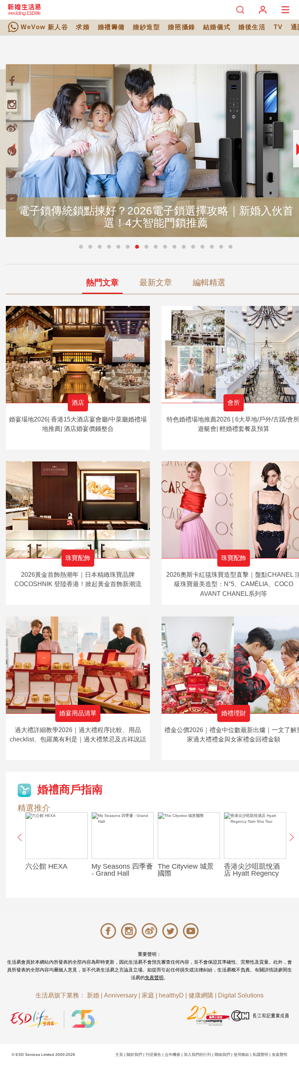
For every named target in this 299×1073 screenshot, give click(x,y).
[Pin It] (11, 151)
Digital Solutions (241, 995)
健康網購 (200, 995)
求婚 (83, 27)
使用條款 (241, 1054)
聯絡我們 (222, 1054)
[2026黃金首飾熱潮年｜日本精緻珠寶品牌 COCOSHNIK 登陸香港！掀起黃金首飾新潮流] (78, 509)
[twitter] (11, 174)
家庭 (148, 995)
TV (278, 27)
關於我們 (134, 1054)
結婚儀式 (216, 27)
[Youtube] (11, 197)
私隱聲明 (260, 1054)
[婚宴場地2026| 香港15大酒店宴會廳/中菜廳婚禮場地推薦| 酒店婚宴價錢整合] (78, 354)
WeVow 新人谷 (44, 27)
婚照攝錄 (181, 27)
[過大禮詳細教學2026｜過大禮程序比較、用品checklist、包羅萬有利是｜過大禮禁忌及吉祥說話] (78, 664)
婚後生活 (252, 27)
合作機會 (172, 1054)
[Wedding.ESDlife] (24, 9)
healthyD (171, 995)
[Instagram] (11, 104)
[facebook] (11, 81)
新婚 (93, 995)
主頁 (119, 1054)
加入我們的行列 (197, 1054)
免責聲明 (154, 977)
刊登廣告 (153, 1054)
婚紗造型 (146, 27)
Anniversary (120, 995)
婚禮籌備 (111, 27)
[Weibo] (11, 127)
